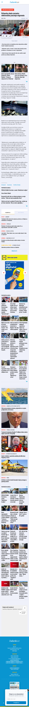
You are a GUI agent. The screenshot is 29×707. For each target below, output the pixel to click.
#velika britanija (16, 184)
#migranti (3, 184)
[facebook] (3, 36)
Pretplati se (16, 702)
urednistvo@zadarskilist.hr (14, 667)
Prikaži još (14, 251)
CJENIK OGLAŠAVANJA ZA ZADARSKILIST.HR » (14, 661)
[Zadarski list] (14, 2)
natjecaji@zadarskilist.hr (14, 660)
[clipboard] (10, 36)
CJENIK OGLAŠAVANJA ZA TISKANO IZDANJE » (14, 662)
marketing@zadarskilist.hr (16, 658)
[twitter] (6, 36)
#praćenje (9, 184)
